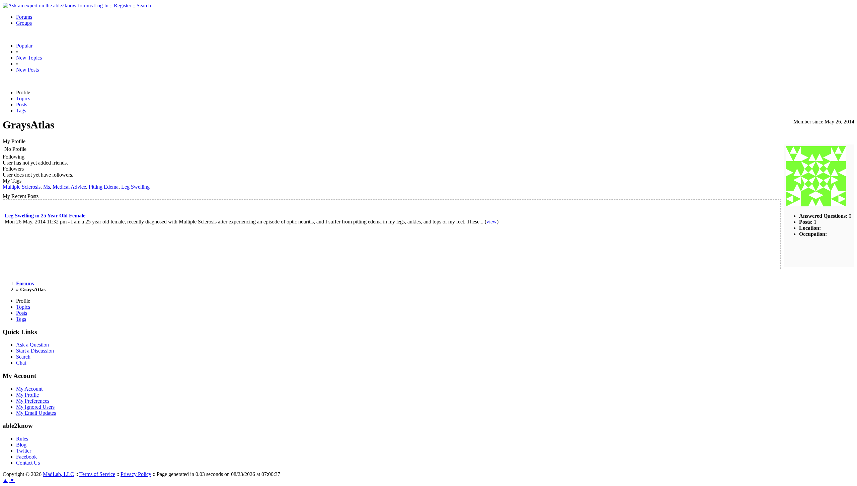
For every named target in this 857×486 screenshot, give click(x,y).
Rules (22, 439)
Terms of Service (97, 474)
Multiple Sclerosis (22, 187)
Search (144, 5)
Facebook (26, 457)
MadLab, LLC (58, 474)
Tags (21, 110)
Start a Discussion (35, 351)
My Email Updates (36, 413)
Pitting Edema (104, 187)
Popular (24, 45)
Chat (21, 363)
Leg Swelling (135, 187)
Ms (46, 187)
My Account (29, 389)
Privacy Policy (136, 474)
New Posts (27, 70)
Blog (21, 445)
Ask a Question (32, 345)
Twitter (23, 451)
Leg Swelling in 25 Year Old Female (45, 215)
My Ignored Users (35, 407)
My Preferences (32, 401)
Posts (21, 104)
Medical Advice (69, 187)
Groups (24, 23)
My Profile (27, 395)
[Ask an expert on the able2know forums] (48, 5)
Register (122, 5)
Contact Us (28, 463)
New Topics (29, 58)
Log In (101, 5)
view (491, 221)
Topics (23, 98)
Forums (24, 17)
